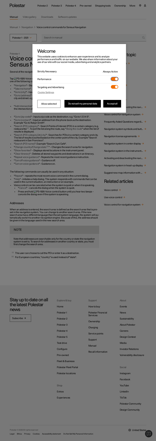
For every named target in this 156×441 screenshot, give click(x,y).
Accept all (112, 104)
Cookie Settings (46, 92)
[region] (79, 78)
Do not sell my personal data (82, 104)
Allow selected (49, 104)
